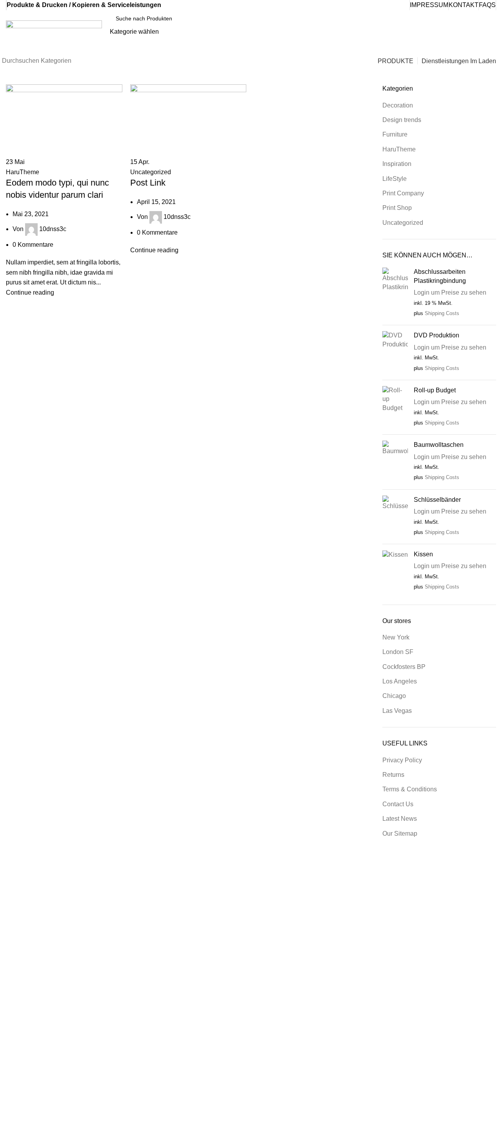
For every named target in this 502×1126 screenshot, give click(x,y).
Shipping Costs (442, 313)
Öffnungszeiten (414, 864)
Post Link (148, 183)
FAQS (487, 5)
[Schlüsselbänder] (395, 517)
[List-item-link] (430, 1026)
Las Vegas (397, 710)
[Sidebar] (10, 1116)
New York (395, 637)
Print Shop (397, 207)
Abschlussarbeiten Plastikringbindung (440, 276)
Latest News (399, 818)
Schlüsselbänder (437, 499)
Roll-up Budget (435, 390)
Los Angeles (399, 681)
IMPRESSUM (429, 5)
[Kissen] (395, 571)
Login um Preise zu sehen (450, 292)
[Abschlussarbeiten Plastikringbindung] (395, 293)
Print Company (403, 193)
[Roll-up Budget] (395, 407)
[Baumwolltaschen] (395, 462)
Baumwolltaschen (439, 444)
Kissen (423, 554)
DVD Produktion (436, 335)
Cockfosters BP (404, 666)
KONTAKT (463, 5)
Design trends (401, 120)
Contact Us (397, 804)
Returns (393, 774)
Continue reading (30, 292)
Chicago (394, 695)
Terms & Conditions (409, 789)
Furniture (394, 134)
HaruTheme (22, 172)
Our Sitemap (399, 833)
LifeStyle (394, 178)
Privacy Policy (402, 760)
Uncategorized (150, 172)
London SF (397, 652)
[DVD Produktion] (395, 352)
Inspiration (396, 163)
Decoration (397, 105)
